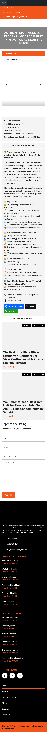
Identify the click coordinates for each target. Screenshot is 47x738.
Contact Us (6, 715)
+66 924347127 (10, 8)
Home (4, 686)
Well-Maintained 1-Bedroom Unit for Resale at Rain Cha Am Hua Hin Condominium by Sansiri (23, 407)
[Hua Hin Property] (19, 23)
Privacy (4, 703)
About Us (5, 691)
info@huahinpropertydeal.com (15, 17)
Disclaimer (5, 709)
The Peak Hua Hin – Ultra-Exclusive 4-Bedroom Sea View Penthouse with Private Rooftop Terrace (23, 357)
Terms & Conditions (9, 697)
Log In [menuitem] (3, 3)
